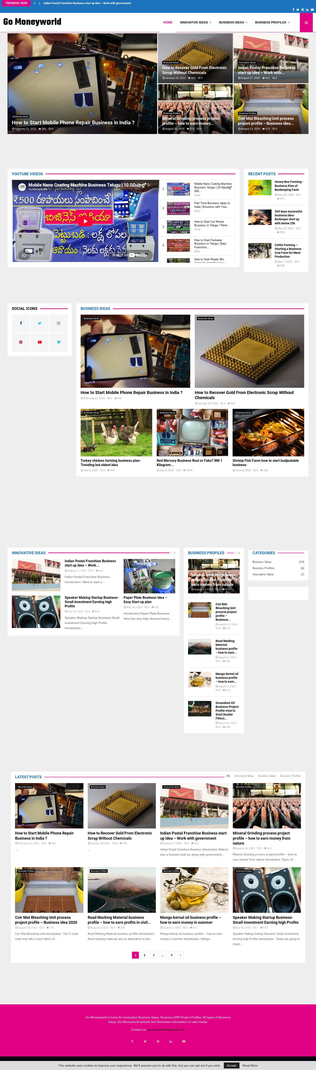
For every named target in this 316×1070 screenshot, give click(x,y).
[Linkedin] (171, 1041)
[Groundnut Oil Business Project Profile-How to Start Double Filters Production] (199, 708)
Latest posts (28, 777)
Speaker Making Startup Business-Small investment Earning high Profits (271, 70)
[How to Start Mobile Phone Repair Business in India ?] (135, 351)
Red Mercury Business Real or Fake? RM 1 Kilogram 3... (269, 121)
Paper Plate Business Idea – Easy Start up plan (145, 600)
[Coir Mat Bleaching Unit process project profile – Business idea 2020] (199, 610)
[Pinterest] (158, 1041)
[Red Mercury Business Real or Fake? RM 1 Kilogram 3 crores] (192, 433)
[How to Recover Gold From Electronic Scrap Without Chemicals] (249, 351)
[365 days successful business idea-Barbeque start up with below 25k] (260, 217)
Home (167, 22)
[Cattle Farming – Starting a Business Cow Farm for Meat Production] (260, 251)
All (228, 775)
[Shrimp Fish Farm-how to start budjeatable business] (268, 433)
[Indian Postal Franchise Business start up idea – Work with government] (36, 575)
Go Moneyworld (32, 22)
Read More (250, 1065)
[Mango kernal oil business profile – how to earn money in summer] (199, 679)
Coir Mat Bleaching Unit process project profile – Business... (226, 611)
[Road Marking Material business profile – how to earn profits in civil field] (199, 646)
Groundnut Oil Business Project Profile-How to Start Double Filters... (227, 710)
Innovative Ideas (194, 22)
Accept (231, 1065)
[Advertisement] (140, 150)
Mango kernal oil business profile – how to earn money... (192, 70)
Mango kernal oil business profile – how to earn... (227, 677)
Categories (264, 553)
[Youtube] (183, 1041)
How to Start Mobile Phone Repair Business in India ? (132, 392)
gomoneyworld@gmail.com (166, 1029)
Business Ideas (231, 22)
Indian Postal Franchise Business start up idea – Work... (90, 563)
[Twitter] (145, 1041)
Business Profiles (270, 22)
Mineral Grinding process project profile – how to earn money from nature (88, 3)
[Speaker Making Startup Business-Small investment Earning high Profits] (36, 612)
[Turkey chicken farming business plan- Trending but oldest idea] (116, 433)
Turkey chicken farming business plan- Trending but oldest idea (191, 121)
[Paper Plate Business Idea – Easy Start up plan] (149, 576)
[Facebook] (132, 1041)
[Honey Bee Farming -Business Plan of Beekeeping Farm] (260, 187)
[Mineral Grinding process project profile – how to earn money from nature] (267, 806)
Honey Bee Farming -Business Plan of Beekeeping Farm (289, 185)
